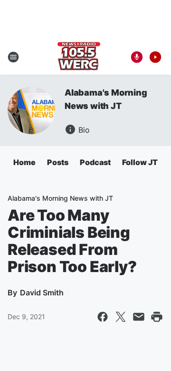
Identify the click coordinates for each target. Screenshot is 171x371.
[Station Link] (79, 57)
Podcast (95, 162)
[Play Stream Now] (155, 57)
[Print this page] (156, 316)
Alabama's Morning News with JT (60, 198)
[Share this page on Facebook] (102, 316)
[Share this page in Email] (138, 316)
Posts (57, 162)
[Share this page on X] (120, 316)
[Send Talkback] (136, 57)
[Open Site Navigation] (13, 57)
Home (24, 162)
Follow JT (140, 162)
